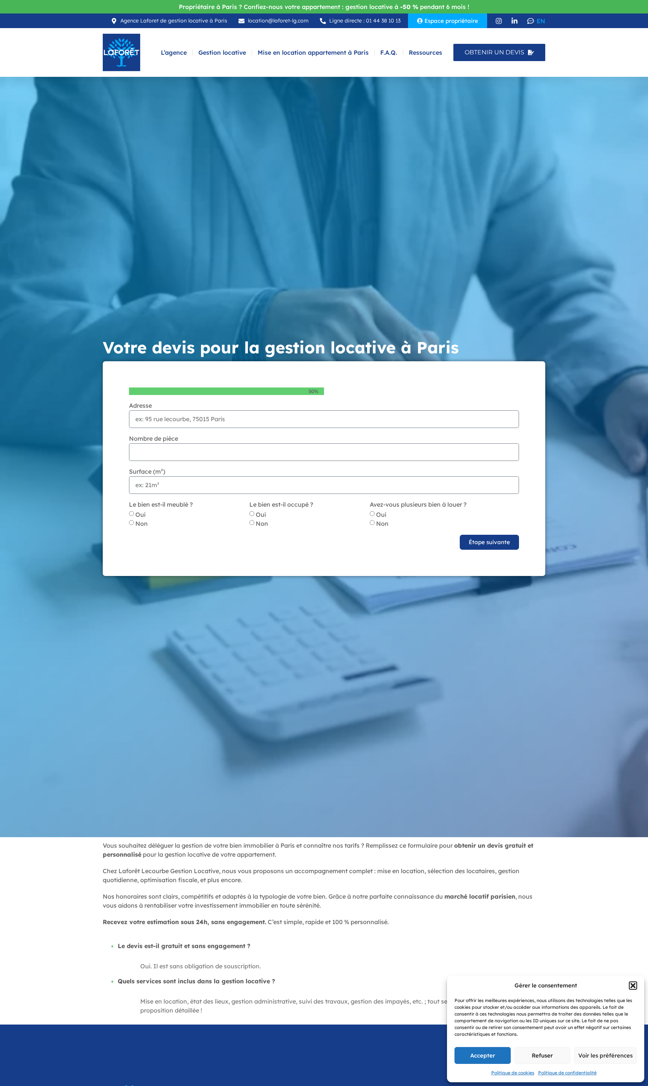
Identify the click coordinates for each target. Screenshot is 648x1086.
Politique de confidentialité (567, 1073)
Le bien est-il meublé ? (161, 504)
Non (141, 523)
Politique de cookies (512, 1073)
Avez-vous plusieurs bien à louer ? (418, 504)
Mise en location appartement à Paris (313, 52)
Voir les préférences (605, 1055)
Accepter (482, 1055)
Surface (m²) (147, 471)
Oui (140, 514)
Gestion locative (222, 52)
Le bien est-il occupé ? (281, 504)
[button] (633, 985)
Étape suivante (489, 542)
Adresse (140, 405)
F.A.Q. (388, 52)
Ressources (425, 52)
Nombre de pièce (153, 438)
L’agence (174, 52)
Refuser (542, 1055)
